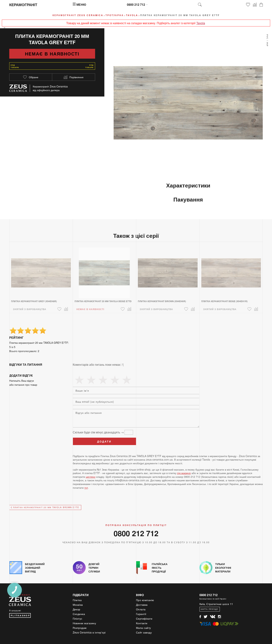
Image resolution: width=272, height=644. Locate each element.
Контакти (141, 623)
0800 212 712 (136, 4)
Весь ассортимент (5, 40)
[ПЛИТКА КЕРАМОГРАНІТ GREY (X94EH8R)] (41, 270)
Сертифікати (144, 618)
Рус (267, 36)
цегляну (90, 477)
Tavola (200, 23)
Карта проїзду (209, 609)
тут (86, 487)
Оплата (141, 609)
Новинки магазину (84, 623)
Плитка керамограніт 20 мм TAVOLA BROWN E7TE (46, 507)
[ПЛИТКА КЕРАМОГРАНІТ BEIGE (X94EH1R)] (231, 270)
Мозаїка (78, 604)
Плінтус (78, 618)
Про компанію (145, 600)
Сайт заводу (144, 632)
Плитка (77, 600)
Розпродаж (80, 628)
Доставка (142, 604)
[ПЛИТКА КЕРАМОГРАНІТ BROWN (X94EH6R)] (167, 270)
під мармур (184, 473)
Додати (104, 441)
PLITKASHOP (20, 615)
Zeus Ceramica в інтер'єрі (89, 632)
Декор (76, 609)
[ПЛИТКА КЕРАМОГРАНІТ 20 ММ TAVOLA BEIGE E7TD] (104, 270)
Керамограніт (23, 4)
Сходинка (79, 614)
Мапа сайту (143, 628)
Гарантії (141, 614)
